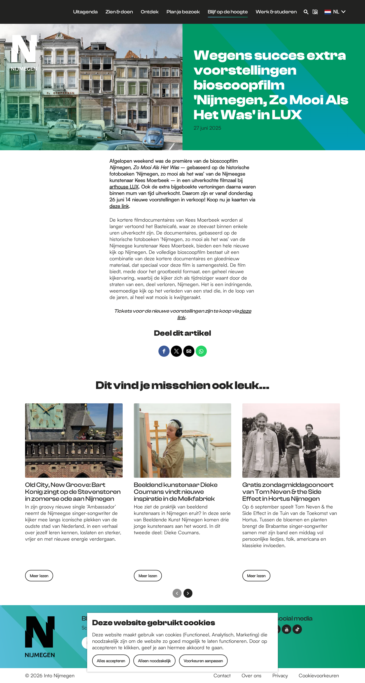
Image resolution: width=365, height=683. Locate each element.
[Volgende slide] (187, 593)
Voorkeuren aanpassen (203, 660)
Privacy (280, 675)
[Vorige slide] (177, 593)
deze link (119, 206)
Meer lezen (39, 577)
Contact (222, 675)
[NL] (328, 12)
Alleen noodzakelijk (154, 660)
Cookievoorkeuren (319, 675)
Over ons (251, 675)
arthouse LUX (124, 186)
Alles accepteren (111, 660)
